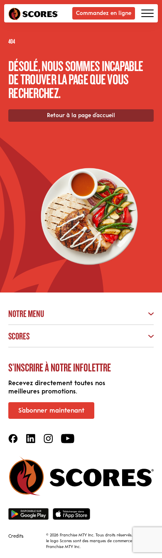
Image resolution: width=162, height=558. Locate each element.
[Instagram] (48, 438)
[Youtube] (67, 438)
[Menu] (147, 13)
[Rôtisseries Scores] (33, 13)
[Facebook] (13, 438)
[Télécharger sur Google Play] (28, 514)
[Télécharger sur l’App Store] (71, 514)
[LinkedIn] (30, 438)
